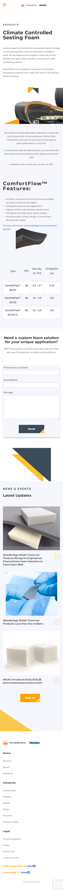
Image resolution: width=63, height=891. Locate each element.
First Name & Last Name (16, 367)
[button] (4, 5)
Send (31, 429)
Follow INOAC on (11, 872)
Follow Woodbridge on (14, 866)
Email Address (11, 380)
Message (8, 392)
